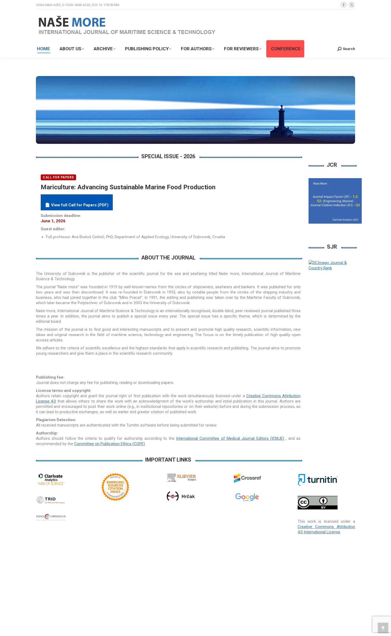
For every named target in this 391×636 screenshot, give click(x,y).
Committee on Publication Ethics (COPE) (109, 443)
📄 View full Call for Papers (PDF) (77, 205)
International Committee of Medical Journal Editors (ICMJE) (230, 438)
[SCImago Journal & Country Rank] (332, 268)
